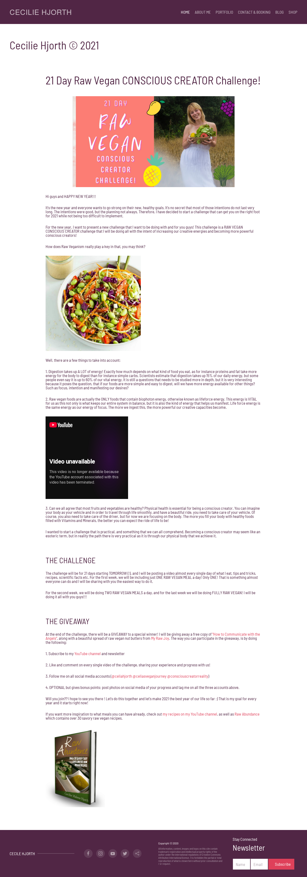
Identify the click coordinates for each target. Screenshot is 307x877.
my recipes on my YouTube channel (190, 713)
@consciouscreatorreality (187, 676)
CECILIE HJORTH (41, 12)
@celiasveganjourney (149, 676)
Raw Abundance (247, 713)
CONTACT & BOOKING (254, 12)
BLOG (279, 12)
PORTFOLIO (224, 12)
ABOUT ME (203, 12)
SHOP (293, 12)
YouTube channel (87, 653)
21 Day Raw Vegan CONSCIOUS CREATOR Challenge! (153, 80)
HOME (185, 12)
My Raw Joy (160, 638)
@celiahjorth (122, 676)
